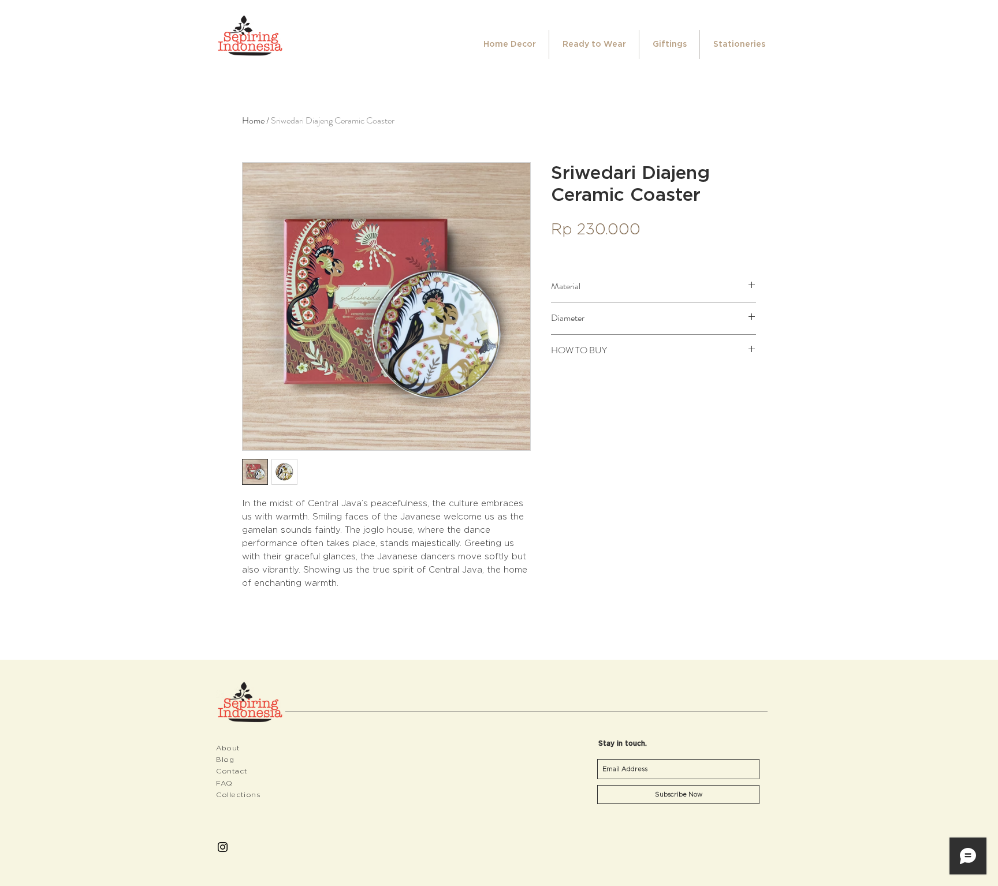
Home (253, 120)
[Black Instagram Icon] (222, 847)
